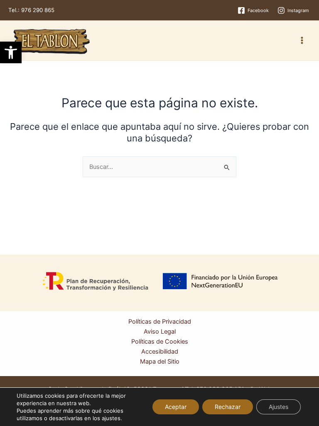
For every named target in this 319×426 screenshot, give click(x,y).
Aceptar (175, 406)
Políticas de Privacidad (159, 321)
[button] (11, 52)
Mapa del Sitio (159, 361)
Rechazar (227, 406)
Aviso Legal (160, 331)
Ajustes (278, 406)
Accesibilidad (159, 351)
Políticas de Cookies (159, 341)
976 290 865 (37, 10)
